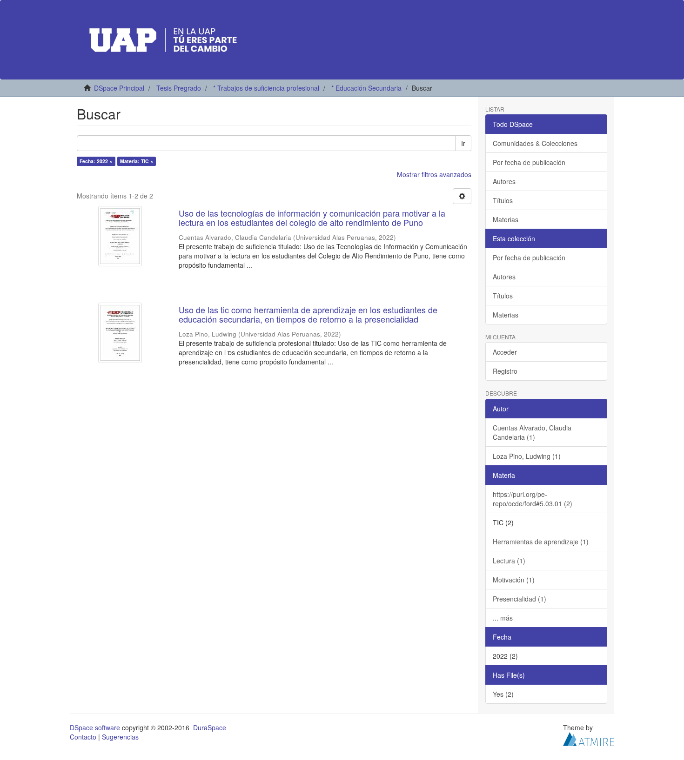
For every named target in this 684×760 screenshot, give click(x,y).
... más (503, 617)
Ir (463, 143)
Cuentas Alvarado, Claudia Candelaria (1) (532, 432)
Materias (505, 219)
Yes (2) (503, 694)
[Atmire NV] (588, 737)
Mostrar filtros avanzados (434, 174)
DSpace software (95, 727)
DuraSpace (209, 727)
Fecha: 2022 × (96, 161)
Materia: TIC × (136, 161)
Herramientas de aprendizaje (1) (541, 541)
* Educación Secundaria (366, 88)
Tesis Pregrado (178, 88)
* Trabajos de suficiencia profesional (266, 88)
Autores (504, 181)
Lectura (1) (509, 560)
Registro (505, 371)
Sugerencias (120, 736)
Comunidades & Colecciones (535, 143)
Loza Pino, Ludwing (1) (527, 456)
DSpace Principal (119, 88)
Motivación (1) (514, 579)
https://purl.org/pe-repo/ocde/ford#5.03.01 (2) (532, 498)
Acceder (505, 352)
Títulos (503, 200)
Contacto (83, 736)
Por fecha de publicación (529, 162)
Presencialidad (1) (519, 598)
